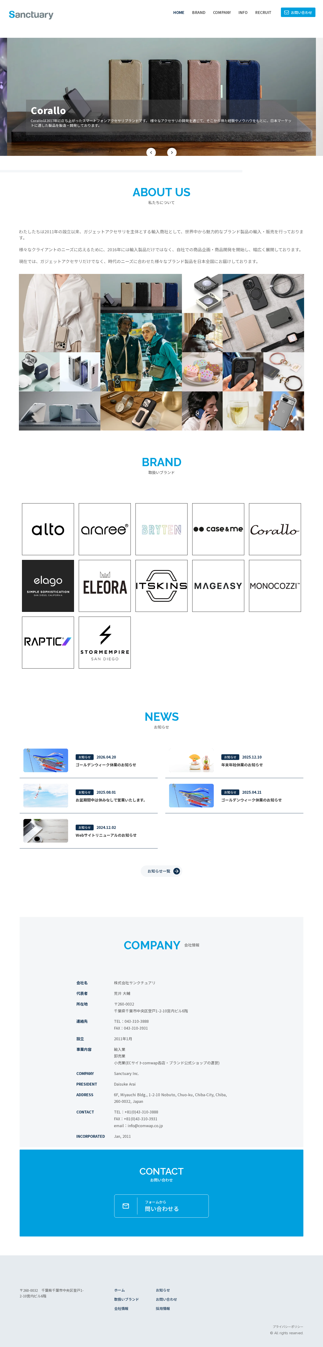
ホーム (119, 1289)
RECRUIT (263, 12)
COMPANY (222, 12)
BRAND (198, 12)
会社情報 (121, 1308)
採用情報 (163, 1308)
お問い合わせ (166, 1299)
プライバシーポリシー (288, 1327)
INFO (243, 12)
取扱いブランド (126, 1299)
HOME (178, 12)
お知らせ (163, 1289)
